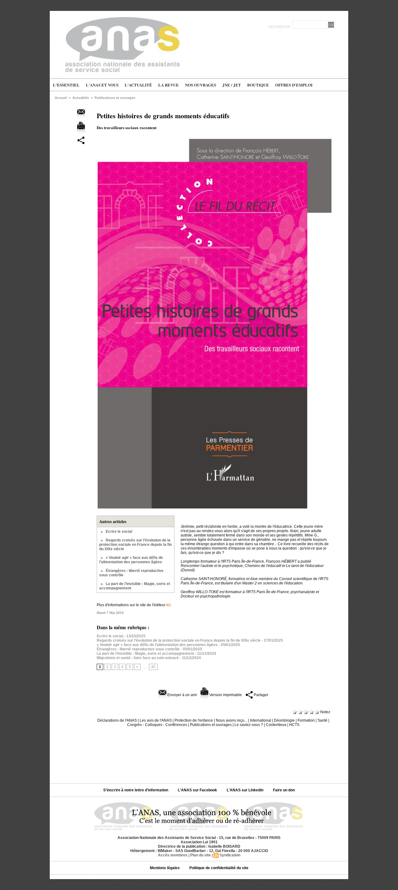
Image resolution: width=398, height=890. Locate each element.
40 (153, 667)
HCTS (294, 725)
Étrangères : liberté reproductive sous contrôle (138, 649)
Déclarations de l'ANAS (117, 720)
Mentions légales (165, 868)
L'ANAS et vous (102, 85)
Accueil (61, 98)
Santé (322, 720)
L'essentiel (66, 85)
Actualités (80, 98)
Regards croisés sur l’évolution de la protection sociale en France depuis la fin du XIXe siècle (135, 544)
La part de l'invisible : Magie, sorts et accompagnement (145, 653)
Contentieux (276, 725)
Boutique (258, 85)
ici (168, 605)
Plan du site (200, 855)
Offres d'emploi (293, 85)
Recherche (280, 27)
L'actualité (138, 85)
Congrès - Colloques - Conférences (157, 725)
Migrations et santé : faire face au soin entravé (138, 658)
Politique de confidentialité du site (218, 868)
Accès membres (172, 855)
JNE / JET (231, 85)
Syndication (230, 855)
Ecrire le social (119, 531)
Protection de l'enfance (193, 720)
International (260, 720)
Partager (260, 695)
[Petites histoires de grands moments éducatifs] (214, 140)
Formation (306, 720)
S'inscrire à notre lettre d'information (136, 790)
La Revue (168, 85)
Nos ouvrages (200, 85)
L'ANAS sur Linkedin (245, 790)
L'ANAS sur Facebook (198, 790)
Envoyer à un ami (181, 695)
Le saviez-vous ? (248, 725)
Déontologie (284, 720)
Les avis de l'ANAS (156, 720)
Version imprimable (225, 695)
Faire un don (284, 790)
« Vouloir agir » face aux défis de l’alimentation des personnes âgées (131, 559)
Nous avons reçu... (231, 720)
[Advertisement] (199, 753)
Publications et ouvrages (115, 98)
